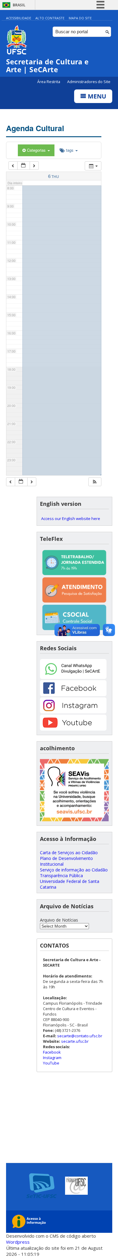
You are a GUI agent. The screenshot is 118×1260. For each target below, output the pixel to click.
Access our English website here (70, 518)
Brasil (19, 5)
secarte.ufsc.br (75, 1041)
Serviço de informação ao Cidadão (74, 870)
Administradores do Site (88, 81)
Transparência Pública (61, 875)
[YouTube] (73, 729)
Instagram (52, 1057)
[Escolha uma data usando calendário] (23, 165)
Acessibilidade (18, 18)
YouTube (51, 1063)
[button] (95, 482)
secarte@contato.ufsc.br (79, 1036)
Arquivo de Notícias (59, 920)
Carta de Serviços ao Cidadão (69, 852)
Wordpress (18, 1242)
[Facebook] (73, 694)
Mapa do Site (80, 18)
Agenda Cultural (35, 128)
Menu (96, 96)
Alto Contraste (49, 18)
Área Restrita (49, 81)
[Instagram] (73, 712)
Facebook (52, 1052)
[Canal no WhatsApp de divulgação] (73, 677)
